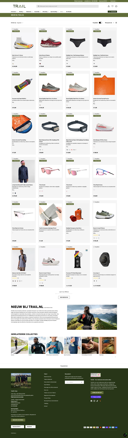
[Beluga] (40, 105)
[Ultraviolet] (42, 283)
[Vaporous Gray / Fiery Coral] (94, 147)
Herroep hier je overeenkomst (51, 400)
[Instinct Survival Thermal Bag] (23, 126)
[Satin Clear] (67, 191)
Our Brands (68, 11)
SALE (61, 11)
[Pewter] (42, 150)
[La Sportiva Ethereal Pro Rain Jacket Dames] (23, 171)
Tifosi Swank (42, 184)
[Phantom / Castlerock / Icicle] (17, 281)
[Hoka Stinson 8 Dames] (50, 41)
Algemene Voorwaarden (49, 395)
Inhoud (45, 406)
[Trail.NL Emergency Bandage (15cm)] (50, 214)
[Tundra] (74, 150)
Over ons (46, 390)
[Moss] (94, 238)
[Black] (67, 63)
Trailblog (46, 403)
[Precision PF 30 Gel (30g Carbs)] (77, 259)
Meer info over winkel (18, 420)
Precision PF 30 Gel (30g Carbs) (73, 273)
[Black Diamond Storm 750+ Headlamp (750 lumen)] (50, 126)
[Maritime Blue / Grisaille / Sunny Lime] (20, 281)
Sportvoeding (54, 11)
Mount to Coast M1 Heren (99, 228)
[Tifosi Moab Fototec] (104, 171)
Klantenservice (47, 376)
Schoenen (13, 11)
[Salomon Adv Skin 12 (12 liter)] (23, 259)
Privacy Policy (47, 398)
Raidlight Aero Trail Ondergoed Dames (75, 55)
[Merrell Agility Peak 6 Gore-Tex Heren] (50, 85)
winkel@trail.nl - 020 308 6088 (90, 1)
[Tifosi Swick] (77, 171)
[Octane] (71, 150)
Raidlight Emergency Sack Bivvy (73, 228)
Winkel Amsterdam (78, 1)
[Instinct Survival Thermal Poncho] (104, 85)
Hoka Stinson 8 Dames (44, 55)
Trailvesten (28, 11)
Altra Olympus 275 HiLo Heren (100, 140)
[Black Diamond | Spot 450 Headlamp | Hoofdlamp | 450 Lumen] (77, 126)
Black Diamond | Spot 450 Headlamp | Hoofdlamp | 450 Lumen (77, 140)
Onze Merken (47, 384)
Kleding (21, 11)
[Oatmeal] (96, 238)
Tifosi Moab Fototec (98, 184)
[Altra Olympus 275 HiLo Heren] (104, 126)
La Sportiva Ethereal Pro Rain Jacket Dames (22, 184)
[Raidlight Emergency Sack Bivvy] (77, 214)
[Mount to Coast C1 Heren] (50, 259)
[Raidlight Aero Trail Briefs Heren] (104, 41)
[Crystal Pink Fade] (40, 191)
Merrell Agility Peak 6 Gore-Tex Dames (75, 98)
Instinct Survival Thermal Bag (19, 140)
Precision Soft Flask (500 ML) (19, 98)
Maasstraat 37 (14, 401)
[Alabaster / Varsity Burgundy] (40, 63)
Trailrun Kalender (48, 379)
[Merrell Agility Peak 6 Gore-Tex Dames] (77, 85)
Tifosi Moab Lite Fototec (17, 228)
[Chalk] (13, 193)
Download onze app (97, 392)
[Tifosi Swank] (50, 171)
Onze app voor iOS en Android (51, 387)
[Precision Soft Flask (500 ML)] (23, 85)
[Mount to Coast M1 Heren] (104, 214)
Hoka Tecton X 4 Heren (17, 55)
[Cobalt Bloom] (94, 190)
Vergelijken (95, 22)
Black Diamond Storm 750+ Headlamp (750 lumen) (49, 140)
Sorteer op (13, 22)
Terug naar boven (64, 366)
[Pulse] (40, 283)
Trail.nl (15, 433)
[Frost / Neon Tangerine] (13, 63)
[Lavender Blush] (42, 191)
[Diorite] (67, 105)
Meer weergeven (64, 297)
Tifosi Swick (69, 184)
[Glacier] (99, 238)
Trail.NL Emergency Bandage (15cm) (47, 228)
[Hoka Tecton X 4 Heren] (23, 41)
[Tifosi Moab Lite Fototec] (23, 214)
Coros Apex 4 (96, 273)
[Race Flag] (15, 281)
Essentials (36, 11)
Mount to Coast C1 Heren (45, 273)
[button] (116, 6)
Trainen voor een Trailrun (50, 392)
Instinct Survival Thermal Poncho (101, 98)
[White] (96, 281)
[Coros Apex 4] (104, 259)
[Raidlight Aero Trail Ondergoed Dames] (77, 41)
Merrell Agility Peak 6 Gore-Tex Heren (48, 98)
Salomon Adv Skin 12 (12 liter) (19, 273)
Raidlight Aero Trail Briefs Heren (100, 55)
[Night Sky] (15, 193)
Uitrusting (45, 11)
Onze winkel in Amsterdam (50, 382)
